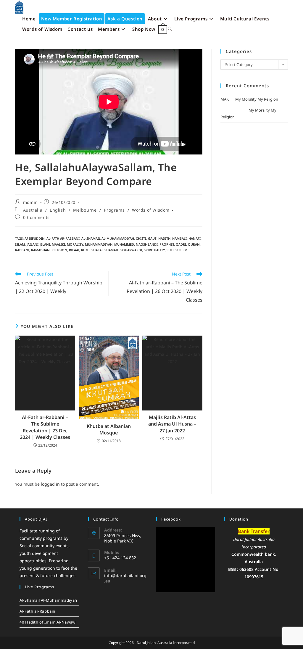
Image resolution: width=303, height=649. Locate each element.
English (58, 210)
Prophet (166, 244)
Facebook (171, 519)
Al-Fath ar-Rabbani (63, 238)
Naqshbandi (147, 244)
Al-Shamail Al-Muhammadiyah (107, 238)
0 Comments (36, 217)
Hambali (179, 238)
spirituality (154, 250)
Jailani (32, 244)
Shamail (111, 250)
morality (75, 244)
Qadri (181, 244)
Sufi (170, 250)
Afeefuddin (35, 238)
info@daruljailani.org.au (125, 578)
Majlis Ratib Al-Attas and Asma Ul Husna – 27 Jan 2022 (172, 424)
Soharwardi (131, 250)
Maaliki (58, 244)
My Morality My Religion (256, 99)
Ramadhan (40, 250)
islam (20, 244)
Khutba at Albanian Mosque (109, 429)
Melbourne (84, 210)
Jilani (45, 244)
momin (30, 202)
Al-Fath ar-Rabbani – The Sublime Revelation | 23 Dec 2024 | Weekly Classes (45, 427)
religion (59, 250)
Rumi (85, 250)
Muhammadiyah (98, 244)
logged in (50, 484)
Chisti (141, 238)
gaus (152, 238)
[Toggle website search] (170, 29)
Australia (32, 210)
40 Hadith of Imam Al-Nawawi (48, 622)
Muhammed (124, 244)
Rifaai (74, 250)
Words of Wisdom (151, 210)
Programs (114, 210)
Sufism (181, 250)
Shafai (97, 250)
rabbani (22, 250)
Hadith (164, 238)
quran (194, 244)
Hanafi (194, 238)
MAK (224, 99)
